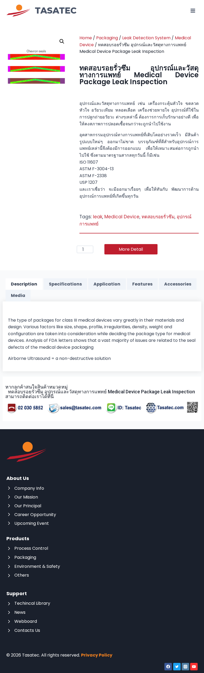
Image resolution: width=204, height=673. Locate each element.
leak (97, 217)
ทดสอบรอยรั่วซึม (158, 217)
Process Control (31, 548)
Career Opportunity (35, 515)
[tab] (24, 284)
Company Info (29, 488)
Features (142, 284)
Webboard (25, 621)
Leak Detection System (146, 38)
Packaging (107, 38)
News (20, 612)
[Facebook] (168, 666)
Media (18, 295)
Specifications (65, 284)
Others (21, 575)
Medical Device (121, 217)
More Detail (131, 249)
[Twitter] (177, 666)
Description (24, 284)
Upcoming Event (31, 523)
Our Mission (26, 497)
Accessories (177, 284)
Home (85, 38)
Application (107, 284)
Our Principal (27, 506)
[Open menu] (193, 10)
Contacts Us (27, 630)
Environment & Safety (37, 566)
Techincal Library (32, 603)
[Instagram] (185, 666)
